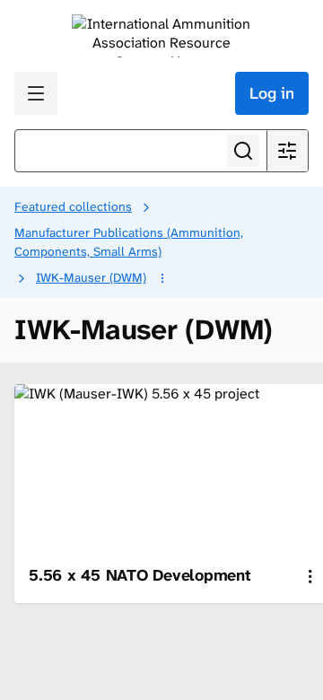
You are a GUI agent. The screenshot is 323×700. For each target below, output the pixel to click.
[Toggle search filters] (287, 150)
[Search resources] (243, 151)
